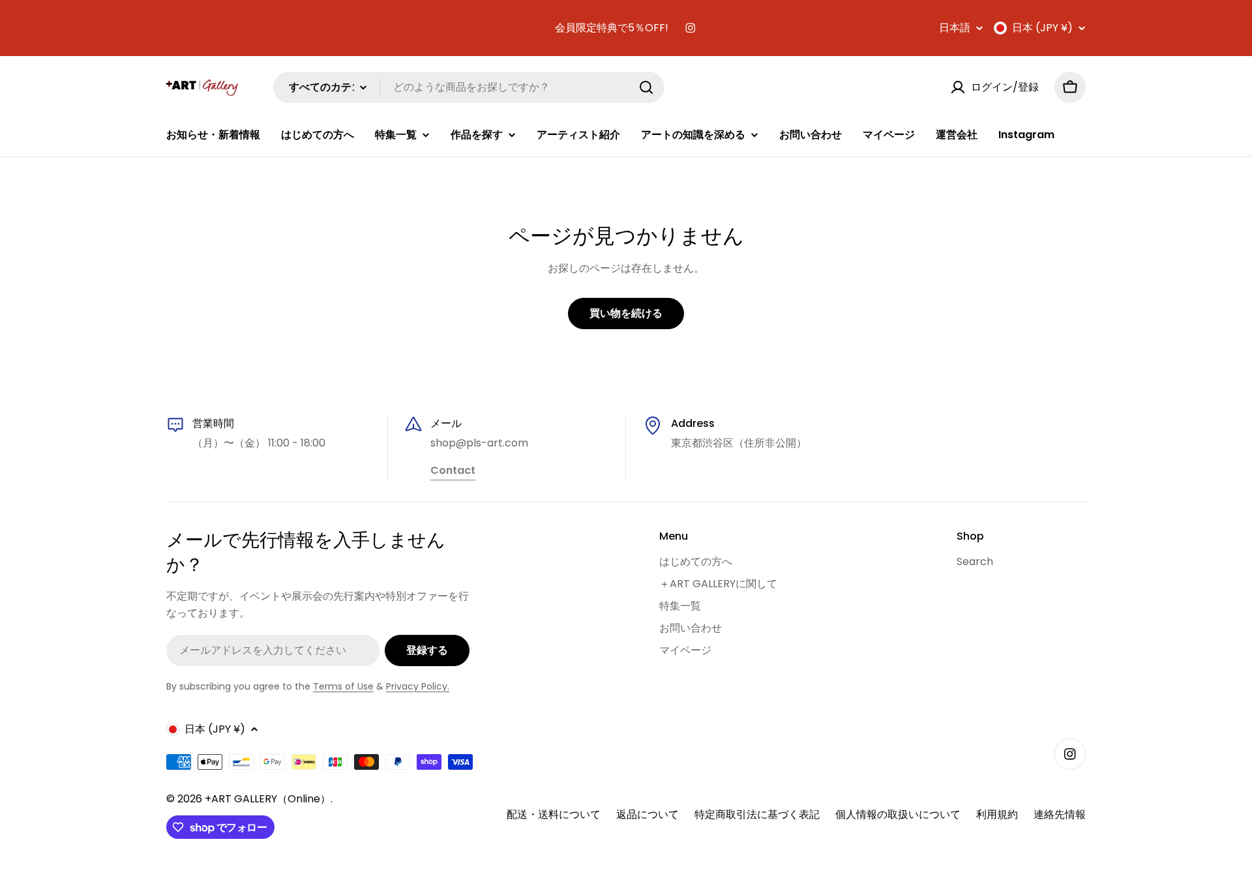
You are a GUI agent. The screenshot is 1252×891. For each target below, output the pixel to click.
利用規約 (997, 814)
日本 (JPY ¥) (1042, 28)
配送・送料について (554, 814)
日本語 (954, 28)
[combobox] (468, 87)
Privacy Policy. (417, 686)
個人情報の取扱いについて (898, 814)
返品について (647, 814)
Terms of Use (343, 686)
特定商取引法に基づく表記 (757, 814)
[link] (452, 471)
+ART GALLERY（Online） (268, 798)
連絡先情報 (1060, 814)
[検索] (646, 87)
